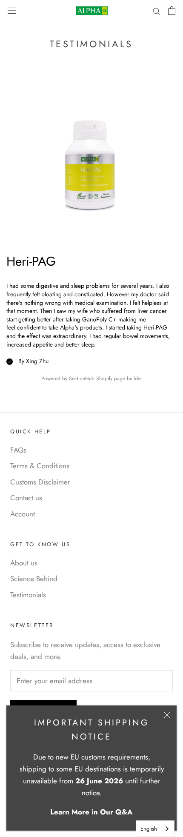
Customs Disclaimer (40, 482)
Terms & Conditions (39, 466)
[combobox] (155, 828)
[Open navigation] (12, 11)
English (148, 829)
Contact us (26, 498)
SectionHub (81, 378)
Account (22, 514)
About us (23, 563)
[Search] (156, 10)
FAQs (18, 450)
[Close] (167, 715)
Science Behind (33, 578)
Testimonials (28, 595)
